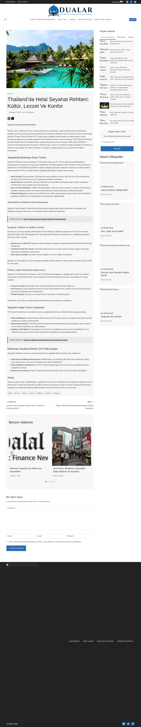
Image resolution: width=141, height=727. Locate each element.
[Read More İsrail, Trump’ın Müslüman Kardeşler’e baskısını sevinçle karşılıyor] (104, 69)
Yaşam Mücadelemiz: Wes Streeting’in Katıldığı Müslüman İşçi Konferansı (121, 60)
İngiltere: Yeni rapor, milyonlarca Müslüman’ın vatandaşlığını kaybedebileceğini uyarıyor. (121, 87)
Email (40, 536)
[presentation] (117, 173)
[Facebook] (127, 2)
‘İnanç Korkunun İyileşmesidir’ (114, 190)
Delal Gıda (62, 19)
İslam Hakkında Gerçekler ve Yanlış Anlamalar (121, 113)
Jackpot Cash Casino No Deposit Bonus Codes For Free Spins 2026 (25, 405)
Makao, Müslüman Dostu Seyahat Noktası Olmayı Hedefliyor (75, 405)
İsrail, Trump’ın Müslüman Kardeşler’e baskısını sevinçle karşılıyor (120, 70)
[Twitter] (131, 2)
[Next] (88, 453)
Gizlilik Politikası (105, 641)
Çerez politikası (125, 641)
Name (10, 536)
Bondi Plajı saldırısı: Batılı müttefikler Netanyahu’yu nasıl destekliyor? (122, 105)
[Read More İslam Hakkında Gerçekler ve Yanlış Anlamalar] (104, 114)
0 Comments (29, 112)
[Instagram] (135, 2)
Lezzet (32, 393)
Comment (11, 508)
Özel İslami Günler (103, 19)
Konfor (17, 393)
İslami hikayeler (85, 19)
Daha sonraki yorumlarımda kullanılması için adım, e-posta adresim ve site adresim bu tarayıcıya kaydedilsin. (45, 542)
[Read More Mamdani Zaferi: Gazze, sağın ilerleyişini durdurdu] (104, 51)
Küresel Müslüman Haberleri (42, 19)
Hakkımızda (10, 2)
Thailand (57, 393)
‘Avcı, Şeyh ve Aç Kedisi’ (112, 231)
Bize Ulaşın (22, 2)
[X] (12, 118)
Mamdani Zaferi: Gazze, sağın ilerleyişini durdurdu (120, 51)
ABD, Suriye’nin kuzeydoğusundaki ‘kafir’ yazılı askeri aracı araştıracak (121, 78)
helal (10, 393)
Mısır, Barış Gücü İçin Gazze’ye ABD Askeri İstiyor (122, 122)
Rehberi (40, 393)
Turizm (72, 19)
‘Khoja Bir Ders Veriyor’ (111, 316)
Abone (133, 19)
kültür (24, 393)
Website (70, 536)
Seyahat (48, 393)
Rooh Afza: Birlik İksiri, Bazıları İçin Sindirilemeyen (121, 42)
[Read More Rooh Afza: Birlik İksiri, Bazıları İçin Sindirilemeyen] (104, 43)
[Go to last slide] (12, 453)
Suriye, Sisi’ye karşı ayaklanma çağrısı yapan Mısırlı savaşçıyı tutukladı (120, 97)
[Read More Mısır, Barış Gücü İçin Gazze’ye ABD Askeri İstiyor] (104, 122)
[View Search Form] (5, 20)
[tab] (45, 481)
